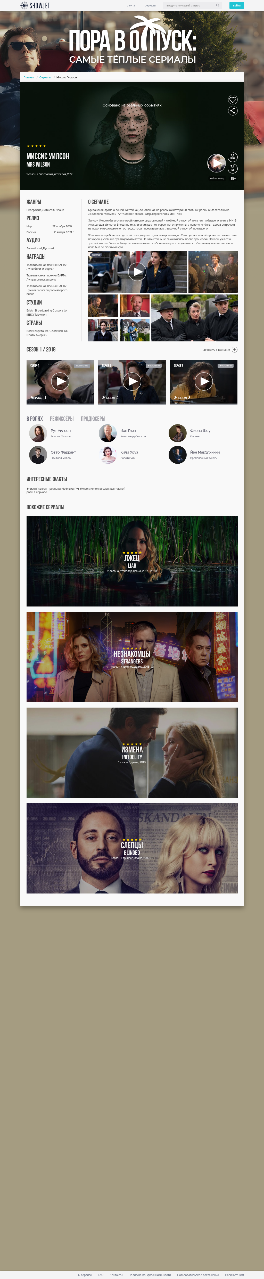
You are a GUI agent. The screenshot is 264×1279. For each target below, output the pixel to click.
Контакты (116, 1275)
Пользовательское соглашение (198, 1275)
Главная (29, 77)
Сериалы (150, 5)
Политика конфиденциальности (150, 1275)
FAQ (100, 1275)
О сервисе (85, 1275)
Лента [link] (131, 5)
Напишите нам (234, 1275)
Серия (34, 366)
